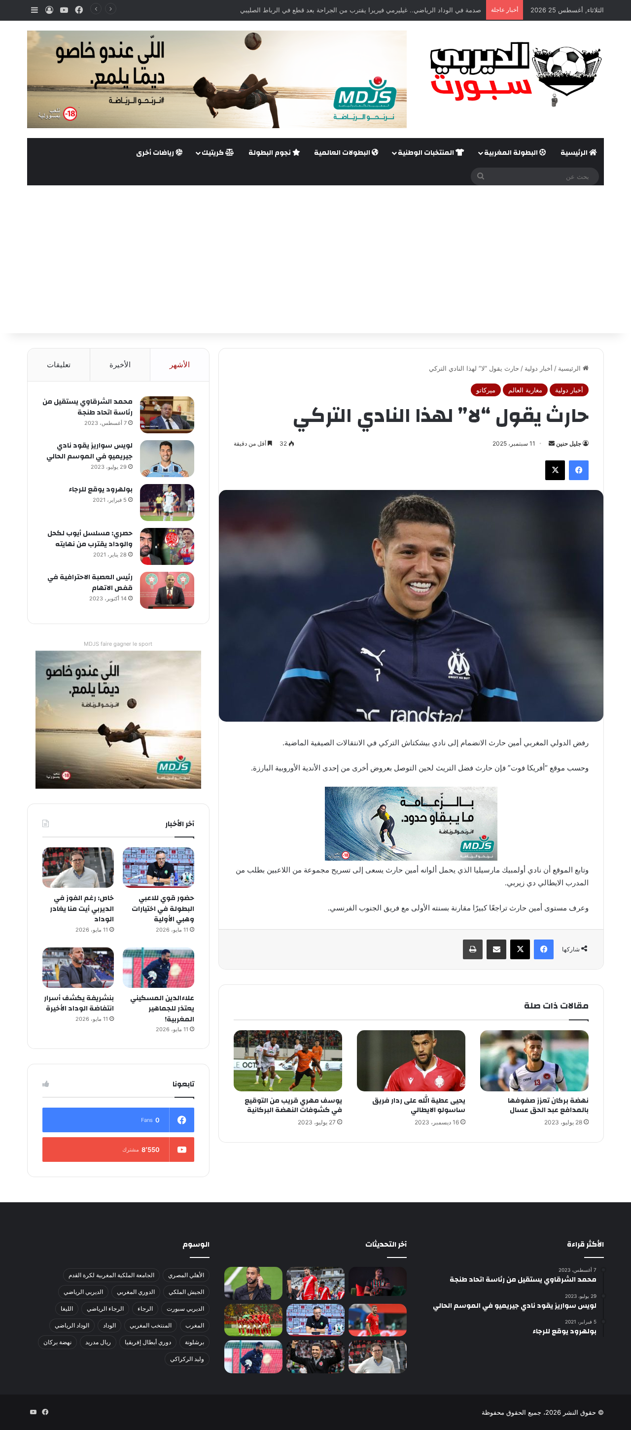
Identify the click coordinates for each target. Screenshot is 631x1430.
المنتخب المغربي (151, 1325)
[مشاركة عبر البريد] (496, 949)
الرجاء (145, 1308)
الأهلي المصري (186, 1275)
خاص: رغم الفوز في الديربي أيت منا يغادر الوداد (82, 909)
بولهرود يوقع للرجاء (101, 489)
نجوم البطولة (270, 152)
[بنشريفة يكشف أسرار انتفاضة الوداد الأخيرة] (78, 967)
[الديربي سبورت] (512, 74)
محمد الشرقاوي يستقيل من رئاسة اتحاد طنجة (87, 407)
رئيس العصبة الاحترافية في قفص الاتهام (90, 582)
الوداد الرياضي (72, 1325)
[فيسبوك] (579, 470)
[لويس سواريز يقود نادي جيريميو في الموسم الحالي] (167, 458)
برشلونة (194, 1342)
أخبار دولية (539, 368)
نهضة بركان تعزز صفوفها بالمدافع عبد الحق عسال (548, 1105)
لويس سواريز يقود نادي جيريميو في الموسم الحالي (89, 451)
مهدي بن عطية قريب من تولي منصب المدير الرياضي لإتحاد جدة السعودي (381, 10)
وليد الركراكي (187, 1358)
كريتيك (213, 152)
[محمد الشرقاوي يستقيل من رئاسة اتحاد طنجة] (167, 414)
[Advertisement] (315, 259)
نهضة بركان (57, 1342)
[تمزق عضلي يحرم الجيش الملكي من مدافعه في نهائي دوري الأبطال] (378, 1281)
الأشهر (180, 364)
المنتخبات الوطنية (427, 152)
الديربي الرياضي (83, 1291)
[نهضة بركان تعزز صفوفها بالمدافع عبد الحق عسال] (534, 1060)
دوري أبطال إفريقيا (148, 1342)
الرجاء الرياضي (105, 1308)
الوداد (109, 1325)
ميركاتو (485, 390)
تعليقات (58, 364)
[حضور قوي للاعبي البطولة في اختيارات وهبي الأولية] (158, 867)
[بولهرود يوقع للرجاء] (167, 502)
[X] (555, 470)
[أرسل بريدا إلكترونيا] (552, 443)
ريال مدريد (98, 1342)
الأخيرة (120, 364)
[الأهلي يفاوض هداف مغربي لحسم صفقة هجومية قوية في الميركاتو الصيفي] (253, 1320)
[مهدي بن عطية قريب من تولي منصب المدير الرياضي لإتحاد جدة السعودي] (253, 1283)
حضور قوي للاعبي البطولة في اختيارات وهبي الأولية (163, 909)
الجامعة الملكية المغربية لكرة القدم (111, 1275)
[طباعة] (473, 949)
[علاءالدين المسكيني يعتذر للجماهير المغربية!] (158, 967)
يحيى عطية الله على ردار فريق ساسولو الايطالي (418, 1105)
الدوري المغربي (136, 1291)
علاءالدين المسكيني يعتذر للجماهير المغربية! (162, 1009)
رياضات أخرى (155, 152)
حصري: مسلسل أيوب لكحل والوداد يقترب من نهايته (90, 539)
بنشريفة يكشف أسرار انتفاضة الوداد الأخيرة (79, 1003)
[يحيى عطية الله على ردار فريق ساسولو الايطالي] (411, 1060)
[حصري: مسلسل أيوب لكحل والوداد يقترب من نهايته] (167, 546)
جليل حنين (568, 443)
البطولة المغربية (511, 152)
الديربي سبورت (185, 1308)
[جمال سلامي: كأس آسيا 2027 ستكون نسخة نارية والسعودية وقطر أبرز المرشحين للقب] (315, 1356)
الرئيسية (575, 152)
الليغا (67, 1308)
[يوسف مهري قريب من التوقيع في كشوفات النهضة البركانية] (288, 1060)
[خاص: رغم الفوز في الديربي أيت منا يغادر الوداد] (78, 867)
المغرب (194, 1325)
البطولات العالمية (343, 152)
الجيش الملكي (186, 1291)
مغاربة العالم (525, 390)
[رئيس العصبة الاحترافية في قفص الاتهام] (167, 590)
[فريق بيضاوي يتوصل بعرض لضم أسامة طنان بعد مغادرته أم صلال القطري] (378, 1320)
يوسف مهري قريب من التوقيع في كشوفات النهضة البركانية (293, 1105)
